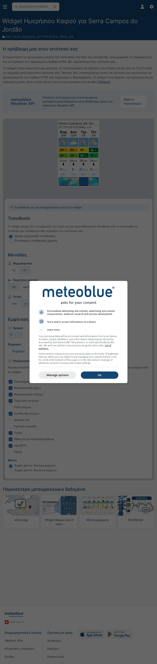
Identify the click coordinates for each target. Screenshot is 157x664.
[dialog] (78, 332)
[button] (78, 329)
